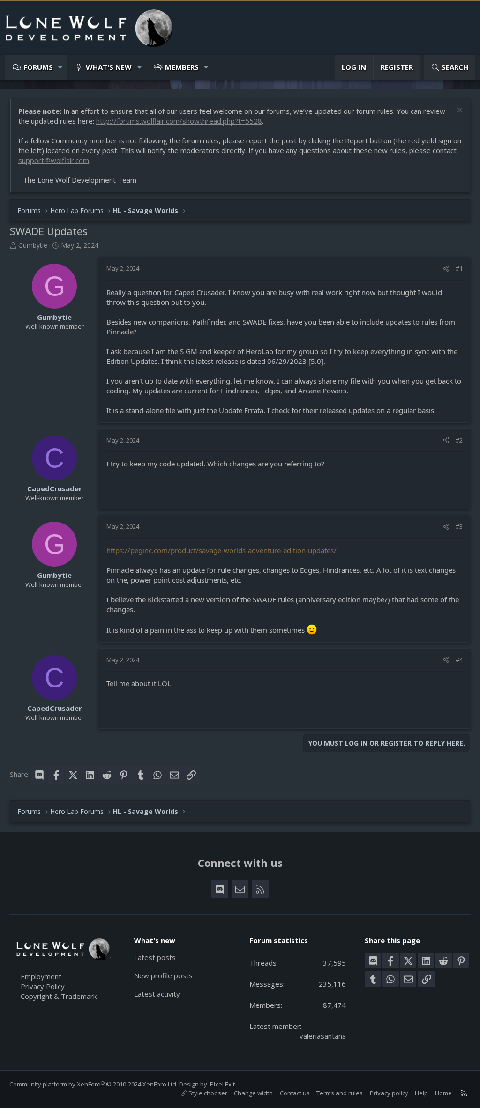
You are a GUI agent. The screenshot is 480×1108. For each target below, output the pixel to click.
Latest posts (155, 957)
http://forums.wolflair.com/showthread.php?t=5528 (179, 121)
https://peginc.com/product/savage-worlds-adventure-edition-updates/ (221, 550)
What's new (109, 67)
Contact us (295, 1093)
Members (182, 67)
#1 (459, 268)
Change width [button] (253, 1093)
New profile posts (163, 975)
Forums (38, 67)
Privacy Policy (43, 986)
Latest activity (157, 993)
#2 (459, 440)
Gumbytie (32, 245)
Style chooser (207, 1093)
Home (443, 1093)
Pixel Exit (222, 1084)
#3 (459, 526)
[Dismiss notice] (459, 111)
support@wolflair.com (53, 160)
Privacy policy (389, 1093)
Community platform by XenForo (93, 1084)
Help (421, 1093)
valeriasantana (323, 1036)
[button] (61, 67)
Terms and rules (339, 1093)
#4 (459, 660)
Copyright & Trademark (59, 996)
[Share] (446, 268)
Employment (41, 976)
